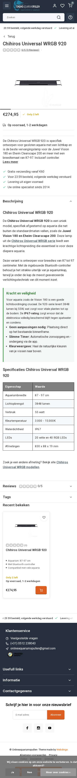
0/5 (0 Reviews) (30, 49)
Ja (12, 772)
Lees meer (10, 162)
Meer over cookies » (58, 772)
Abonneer (55, 714)
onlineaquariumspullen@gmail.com (33, 648)
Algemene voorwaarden (33, 754)
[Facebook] (27, 728)
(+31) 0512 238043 (23, 643)
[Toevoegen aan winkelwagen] (41, 590)
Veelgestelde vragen (24, 638)
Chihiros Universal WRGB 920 (26, 550)
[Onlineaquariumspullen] (26, 5)
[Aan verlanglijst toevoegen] (44, 517)
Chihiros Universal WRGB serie (33, 241)
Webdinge (62, 749)
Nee (29, 772)
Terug (11, 36)
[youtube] (49, 728)
